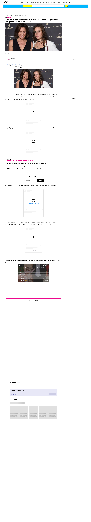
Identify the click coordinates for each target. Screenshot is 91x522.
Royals (37, 2)
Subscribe (65, 2)
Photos (10, 15)
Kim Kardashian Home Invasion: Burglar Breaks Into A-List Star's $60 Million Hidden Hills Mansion (34, 6)
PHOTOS (42, 2)
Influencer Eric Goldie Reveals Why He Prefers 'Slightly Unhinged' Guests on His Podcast (26, 163)
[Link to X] (75, 2)
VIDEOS (47, 2)
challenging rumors (40, 185)
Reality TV (23, 2)
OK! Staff (13, 58)
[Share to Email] (20, 64)
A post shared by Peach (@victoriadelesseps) (33, 250)
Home (6, 15)
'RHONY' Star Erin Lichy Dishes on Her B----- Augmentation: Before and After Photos (25, 168)
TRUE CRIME (52, 2)
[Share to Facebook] (9, 64)
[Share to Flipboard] (17, 64)
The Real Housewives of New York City (19, 15)
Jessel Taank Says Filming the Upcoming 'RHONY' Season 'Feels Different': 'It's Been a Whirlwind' (28, 166)
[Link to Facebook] (69, 2)
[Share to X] (13, 64)
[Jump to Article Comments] (6, 64)
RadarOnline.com (23, 96)
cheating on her (15, 186)
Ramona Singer (34, 222)
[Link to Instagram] (72, 2)
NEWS (28, 2)
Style (32, 2)
